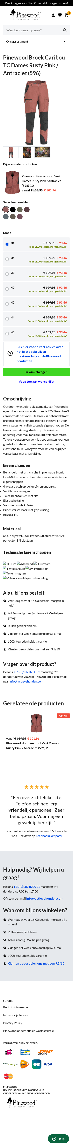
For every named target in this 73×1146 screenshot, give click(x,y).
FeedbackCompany (49, 836)
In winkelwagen (36, 372)
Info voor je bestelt (15, 1015)
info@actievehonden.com (26, 681)
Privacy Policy (12, 1023)
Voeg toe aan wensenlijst (37, 381)
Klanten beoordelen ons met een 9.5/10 (36, 963)
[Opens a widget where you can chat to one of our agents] (58, 1139)
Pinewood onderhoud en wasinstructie (28, 1030)
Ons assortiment (36, 41)
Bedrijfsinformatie (15, 1007)
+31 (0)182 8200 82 (26, 672)
